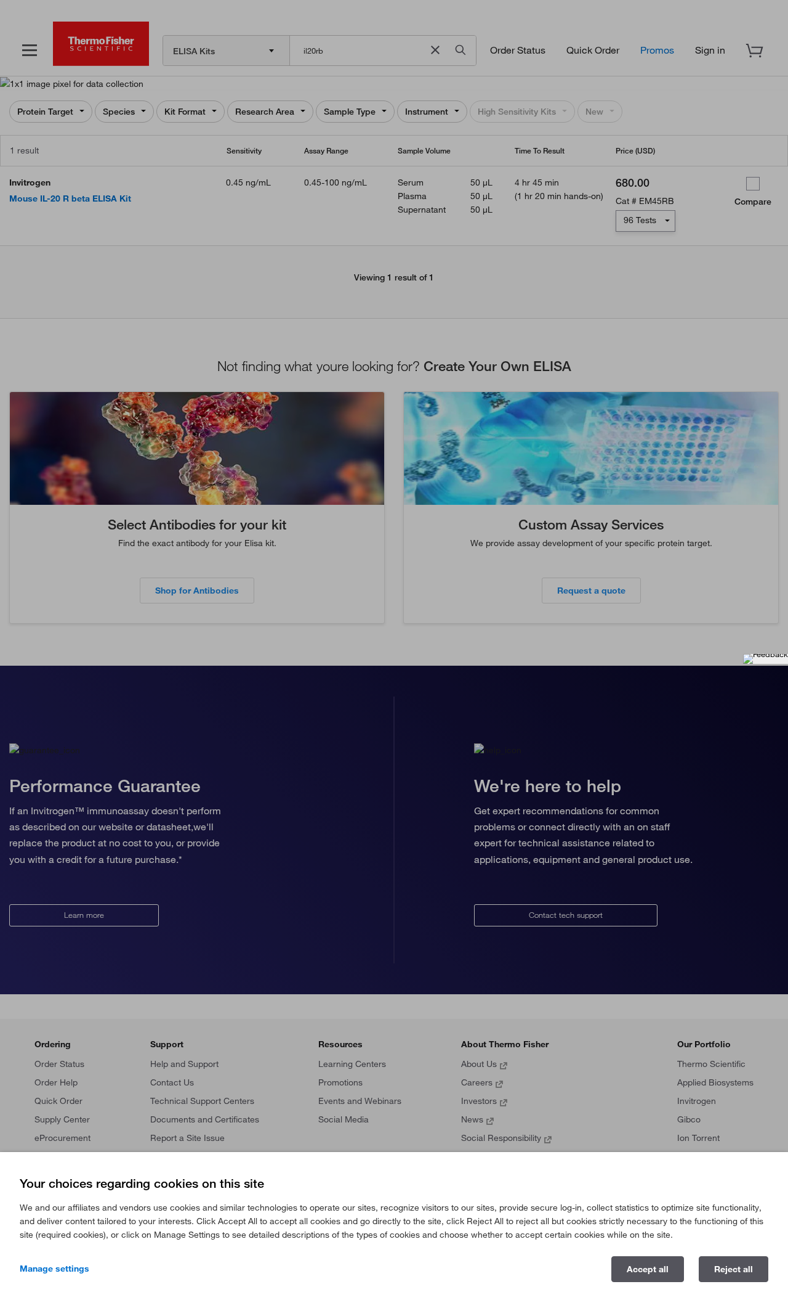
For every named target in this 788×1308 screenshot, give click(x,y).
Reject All (733, 1269)
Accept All (648, 1269)
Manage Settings (54, 1268)
